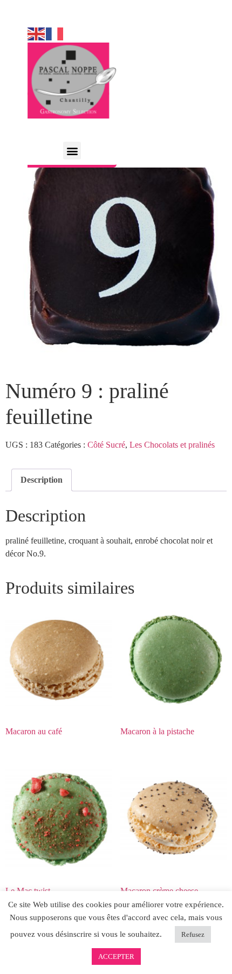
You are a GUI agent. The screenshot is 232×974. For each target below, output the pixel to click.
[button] (72, 150)
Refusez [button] (192, 934)
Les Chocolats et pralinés (172, 444)
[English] (37, 33)
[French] (55, 33)
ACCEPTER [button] (116, 956)
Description (42, 479)
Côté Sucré (106, 444)
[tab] (41, 480)
